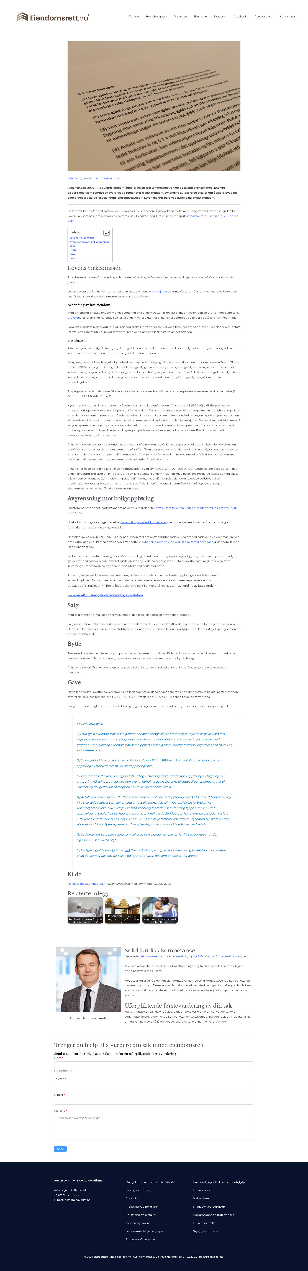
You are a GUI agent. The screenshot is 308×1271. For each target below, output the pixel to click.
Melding (60, 1110)
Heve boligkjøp (156, 16)
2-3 (127, 850)
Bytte (73, 249)
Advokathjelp (264, 16)
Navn (58, 1058)
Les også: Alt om (105, 595)
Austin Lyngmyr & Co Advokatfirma (155, 1257)
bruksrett (74, 317)
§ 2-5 (158, 697)
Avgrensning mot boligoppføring (89, 241)
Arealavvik (240, 16)
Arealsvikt (131, 1198)
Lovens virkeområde (82, 237)
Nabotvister (201, 1198)
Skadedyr (220, 16)
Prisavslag (180, 16)
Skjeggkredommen (206, 1231)
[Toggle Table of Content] (105, 233)
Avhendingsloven (137, 1223)
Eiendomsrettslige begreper (144, 1231)
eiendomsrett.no (151, 956)
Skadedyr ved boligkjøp (209, 1206)
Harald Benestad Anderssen (87, 883)
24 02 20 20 (73, 1195)
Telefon (60, 1079)
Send (60, 1149)
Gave (73, 254)
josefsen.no (124, 1257)
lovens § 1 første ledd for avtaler (143, 522)
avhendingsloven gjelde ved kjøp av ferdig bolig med (177, 542)
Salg (72, 245)
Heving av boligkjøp (138, 1190)
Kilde (73, 258)
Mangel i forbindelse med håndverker (151, 1182)
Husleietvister (202, 1190)
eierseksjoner (158, 291)
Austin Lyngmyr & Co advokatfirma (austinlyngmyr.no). (212, 956)
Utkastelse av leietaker (140, 1214)
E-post (59, 1094)
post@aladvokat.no (77, 1200)
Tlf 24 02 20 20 (188, 1257)
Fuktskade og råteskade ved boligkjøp (219, 1182)
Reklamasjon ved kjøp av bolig (213, 1214)
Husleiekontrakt (204, 1223)
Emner (198, 16)
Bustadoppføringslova (140, 1239)
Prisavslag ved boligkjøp (141, 1206)
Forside (134, 16)
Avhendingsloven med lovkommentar (93, 178)
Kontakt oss (288, 16)
